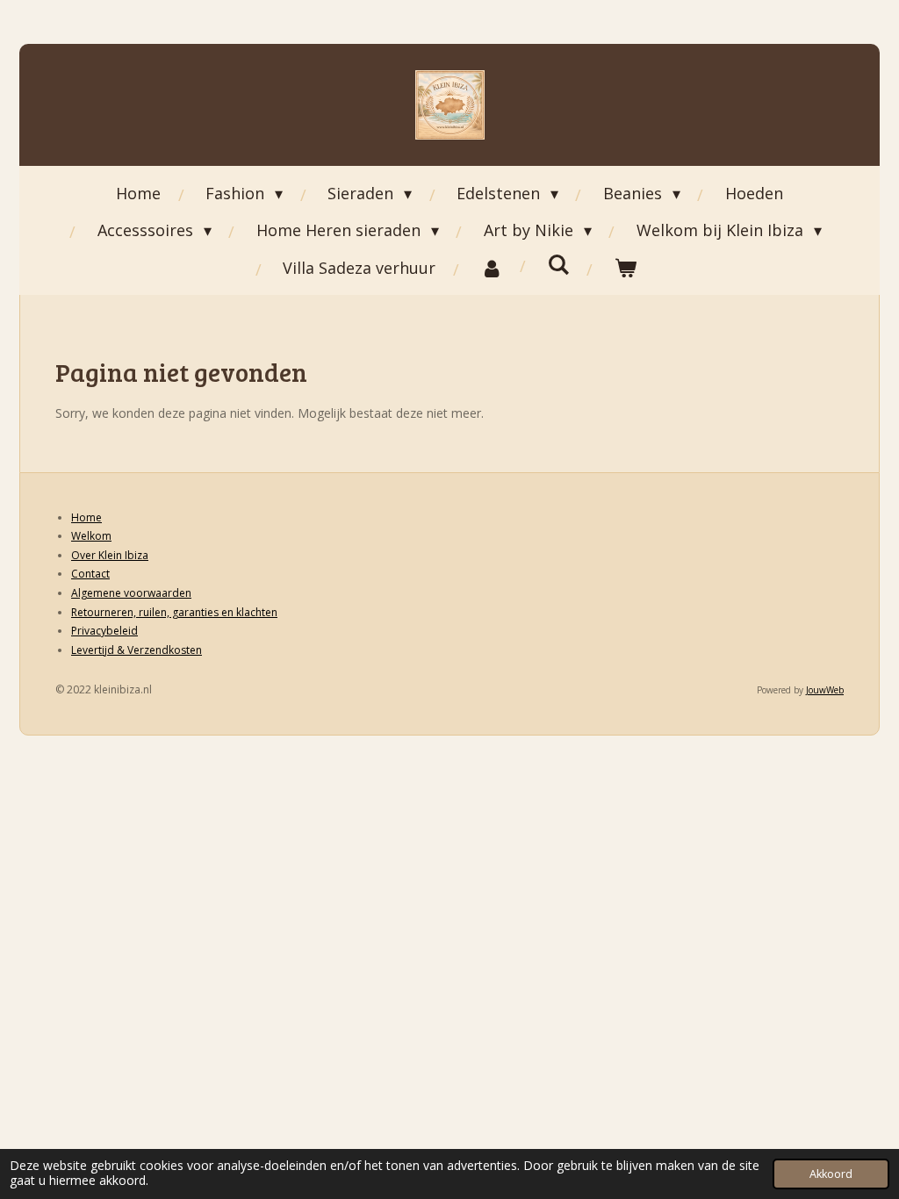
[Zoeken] (558, 264)
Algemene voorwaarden (131, 592)
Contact (90, 573)
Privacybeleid (104, 630)
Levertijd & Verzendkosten (136, 650)
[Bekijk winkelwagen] (624, 267)
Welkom (91, 535)
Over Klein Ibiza (109, 555)
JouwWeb (825, 690)
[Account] (491, 267)
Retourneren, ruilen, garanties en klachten (174, 612)
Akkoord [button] (830, 1174)
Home (86, 517)
